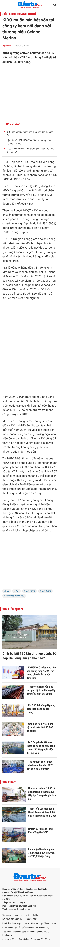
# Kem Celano (45, 591)
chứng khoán (14, 252)
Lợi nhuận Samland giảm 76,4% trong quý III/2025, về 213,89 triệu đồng (41, 853)
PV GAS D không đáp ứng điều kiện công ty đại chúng (41, 709)
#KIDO (6, 591)
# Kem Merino (29, 591)
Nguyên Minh (8, 46)
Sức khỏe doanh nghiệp (20, 14)
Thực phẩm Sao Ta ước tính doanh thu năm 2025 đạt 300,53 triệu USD (40, 765)
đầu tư (43, 248)
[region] (30, 93)
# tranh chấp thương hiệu (14, 596)
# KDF (16, 591)
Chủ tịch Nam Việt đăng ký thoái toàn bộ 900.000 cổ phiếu (40, 727)
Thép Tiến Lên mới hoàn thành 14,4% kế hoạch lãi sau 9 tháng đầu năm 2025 (42, 812)
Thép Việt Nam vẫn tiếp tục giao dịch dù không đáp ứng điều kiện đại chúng (41, 690)
